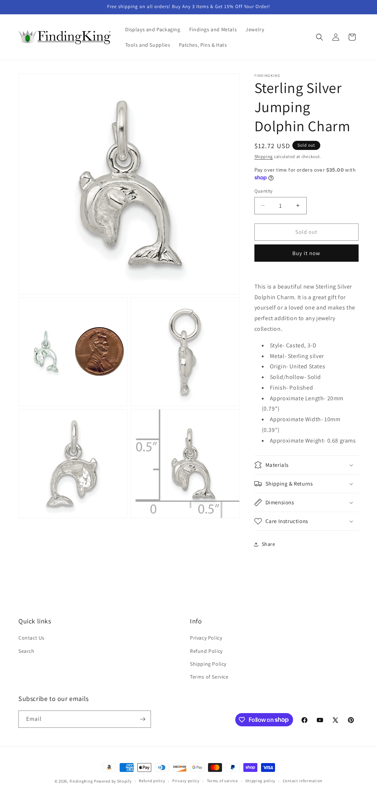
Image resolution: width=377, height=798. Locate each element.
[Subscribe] (142, 719)
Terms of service (222, 780)
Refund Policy (206, 651)
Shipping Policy (208, 664)
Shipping (263, 156)
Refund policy (152, 780)
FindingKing (81, 781)
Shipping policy (260, 780)
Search (26, 651)
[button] (319, 37)
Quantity (263, 191)
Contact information (303, 780)
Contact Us (31, 637)
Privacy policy (186, 780)
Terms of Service (209, 676)
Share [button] (268, 544)
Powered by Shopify (113, 781)
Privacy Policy (206, 637)
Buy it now (306, 253)
